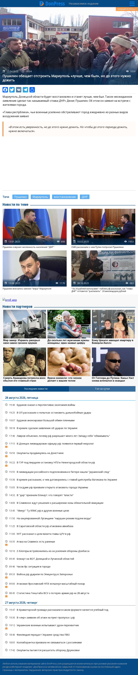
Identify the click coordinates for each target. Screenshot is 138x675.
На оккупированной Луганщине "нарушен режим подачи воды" (69, 518)
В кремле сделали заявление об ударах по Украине (69, 428)
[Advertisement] (69, 163)
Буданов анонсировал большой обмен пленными (69, 420)
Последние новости (35, 388)
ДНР (85, 197)
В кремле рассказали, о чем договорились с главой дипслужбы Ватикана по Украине (69, 479)
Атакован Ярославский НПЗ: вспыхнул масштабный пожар (69, 584)
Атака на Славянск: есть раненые (69, 542)
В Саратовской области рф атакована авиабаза (69, 526)
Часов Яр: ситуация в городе (69, 566)
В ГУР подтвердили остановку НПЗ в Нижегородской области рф (69, 463)
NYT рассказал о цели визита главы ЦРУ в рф (69, 533)
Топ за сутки (102, 388)
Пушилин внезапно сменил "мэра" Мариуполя (34, 271)
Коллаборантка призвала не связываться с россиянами (69, 642)
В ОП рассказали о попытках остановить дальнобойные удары (69, 412)
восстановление (65, 197)
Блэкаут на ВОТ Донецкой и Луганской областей (69, 558)
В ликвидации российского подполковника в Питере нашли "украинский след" (69, 471)
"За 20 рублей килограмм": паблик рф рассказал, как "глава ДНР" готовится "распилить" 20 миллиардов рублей (103, 271)
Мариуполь (40, 197)
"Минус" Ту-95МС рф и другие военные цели (69, 510)
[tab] (36, 388)
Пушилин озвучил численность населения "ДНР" (34, 228)
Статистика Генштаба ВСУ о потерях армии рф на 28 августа (69, 594)
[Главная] (42, 3)
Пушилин (20, 197)
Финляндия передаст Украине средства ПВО (69, 634)
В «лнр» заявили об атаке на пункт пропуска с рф (69, 617)
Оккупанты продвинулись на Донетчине (69, 454)
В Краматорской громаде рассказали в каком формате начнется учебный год (69, 609)
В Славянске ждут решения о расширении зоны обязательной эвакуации (69, 502)
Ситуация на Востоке (126, 9)
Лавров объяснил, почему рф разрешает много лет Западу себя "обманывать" (69, 435)
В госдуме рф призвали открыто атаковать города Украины (69, 487)
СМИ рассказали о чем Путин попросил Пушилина (103, 228)
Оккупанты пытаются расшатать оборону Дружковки (69, 650)
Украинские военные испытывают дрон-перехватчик (69, 626)
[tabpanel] (69, 524)
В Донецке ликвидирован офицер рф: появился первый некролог (69, 444)
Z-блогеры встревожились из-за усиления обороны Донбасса (69, 551)
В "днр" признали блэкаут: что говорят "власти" (69, 495)
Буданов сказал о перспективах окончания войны (69, 404)
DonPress (55, 3)
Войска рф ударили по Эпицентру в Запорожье (69, 575)
